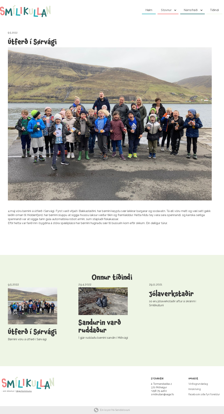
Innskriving (194, 389)
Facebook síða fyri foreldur (204, 394)
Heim (148, 10)
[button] (168, 9)
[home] (29, 11)
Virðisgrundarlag (198, 383)
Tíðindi (214, 10)
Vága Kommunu (24, 391)
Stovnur (166, 10)
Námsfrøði (191, 10)
